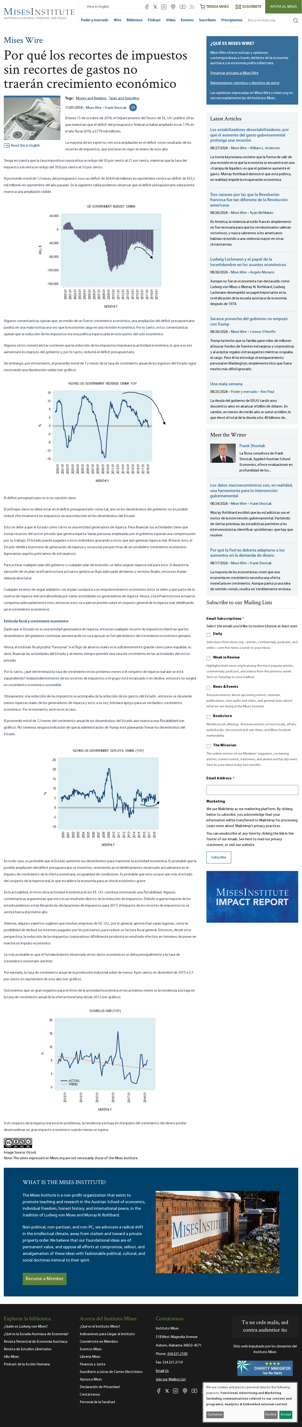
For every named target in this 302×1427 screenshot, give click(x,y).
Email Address (220, 778)
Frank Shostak (115, 108)
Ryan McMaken (261, 213)
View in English (98, 7)
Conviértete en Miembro (99, 1342)
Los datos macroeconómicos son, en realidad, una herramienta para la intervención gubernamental (251, 491)
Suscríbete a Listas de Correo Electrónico (111, 1372)
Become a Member (44, 1279)
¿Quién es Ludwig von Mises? (26, 1327)
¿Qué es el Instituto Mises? (100, 1327)
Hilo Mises (11, 1357)
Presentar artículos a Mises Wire (234, 73)
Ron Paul (267, 392)
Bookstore (222, 716)
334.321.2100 (177, 1354)
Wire (117, 20)
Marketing (215, 801)
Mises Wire (23, 41)
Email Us (162, 1371)
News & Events (225, 687)
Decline (270, 1414)
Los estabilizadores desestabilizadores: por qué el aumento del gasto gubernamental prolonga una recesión (249, 135)
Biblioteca (134, 20)
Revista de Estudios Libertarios (27, 1349)
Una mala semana (226, 384)
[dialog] (250, 1402)
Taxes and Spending (124, 98)
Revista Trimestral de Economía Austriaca (35, 1342)
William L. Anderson (265, 148)
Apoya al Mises (283, 7)
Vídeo (171, 20)
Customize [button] (215, 1414)
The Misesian (224, 745)
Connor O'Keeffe (263, 332)
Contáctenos (90, 1395)
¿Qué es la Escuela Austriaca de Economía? (36, 1334)
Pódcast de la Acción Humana (27, 1364)
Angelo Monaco (262, 272)
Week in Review (226, 657)
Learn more (215, 826)
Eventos (187, 20)
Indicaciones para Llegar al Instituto (107, 1334)
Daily (217, 634)
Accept (286, 1414)
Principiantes (232, 20)
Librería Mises (90, 1357)
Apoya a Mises (91, 1379)
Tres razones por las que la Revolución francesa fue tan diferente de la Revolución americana (249, 200)
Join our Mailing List (171, 1379)
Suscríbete (207, 20)
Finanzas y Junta (92, 1364)
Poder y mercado (94, 20)
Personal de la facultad (97, 1402)
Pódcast (154, 20)
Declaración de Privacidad (100, 1387)
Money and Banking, (91, 98)
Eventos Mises (91, 1349)
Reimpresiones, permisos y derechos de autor (245, 83)
